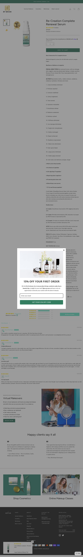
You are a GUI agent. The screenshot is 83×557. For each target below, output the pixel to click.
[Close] (64, 250)
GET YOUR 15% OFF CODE (41, 302)
